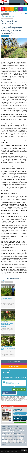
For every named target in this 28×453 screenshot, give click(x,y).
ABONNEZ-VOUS (16, 422)
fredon (2, 18)
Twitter (26, 13)
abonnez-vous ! (14, 366)
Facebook (25, 13)
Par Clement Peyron (9, 16)
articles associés (15, 361)
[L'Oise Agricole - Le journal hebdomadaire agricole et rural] (13, 0)
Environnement (8, 11)
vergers (6, 18)
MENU (6, 4)
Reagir (13, 36)
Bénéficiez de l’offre (17, 418)
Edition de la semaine (18, 412)
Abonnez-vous (5, 36)
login (16, 451)
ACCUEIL (3, 11)
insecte (11, 18)
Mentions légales (10, 451)
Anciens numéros (17, 414)
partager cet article (15, 364)
